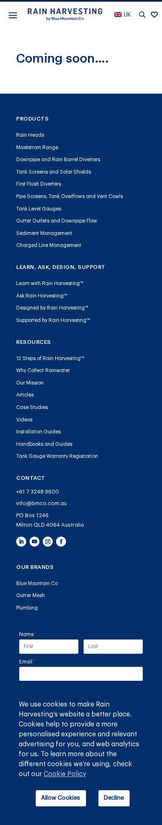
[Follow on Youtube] (34, 542)
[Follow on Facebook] (61, 542)
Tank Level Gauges (38, 208)
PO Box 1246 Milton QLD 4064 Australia (50, 520)
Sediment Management (44, 233)
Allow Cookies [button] (60, 798)
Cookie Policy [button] (65, 774)
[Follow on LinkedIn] (21, 542)
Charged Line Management (48, 245)
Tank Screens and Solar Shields (53, 171)
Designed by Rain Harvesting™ (52, 307)
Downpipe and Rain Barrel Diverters (58, 159)
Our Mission (30, 382)
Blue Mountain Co (37, 583)
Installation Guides (38, 431)
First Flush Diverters (38, 183)
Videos (24, 419)
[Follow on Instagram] (48, 542)
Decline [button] (114, 798)
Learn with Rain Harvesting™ (49, 283)
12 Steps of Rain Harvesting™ (50, 358)
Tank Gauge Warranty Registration (57, 456)
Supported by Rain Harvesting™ (53, 320)
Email (37, 661)
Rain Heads (30, 135)
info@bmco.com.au (41, 503)
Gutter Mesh (30, 595)
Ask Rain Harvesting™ (41, 295)
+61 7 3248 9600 (37, 491)
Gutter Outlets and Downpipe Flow (56, 220)
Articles (25, 394)
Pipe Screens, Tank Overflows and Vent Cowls (69, 196)
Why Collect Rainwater (43, 370)
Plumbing (27, 607)
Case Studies (32, 407)
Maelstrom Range (37, 147)
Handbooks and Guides (44, 444)
